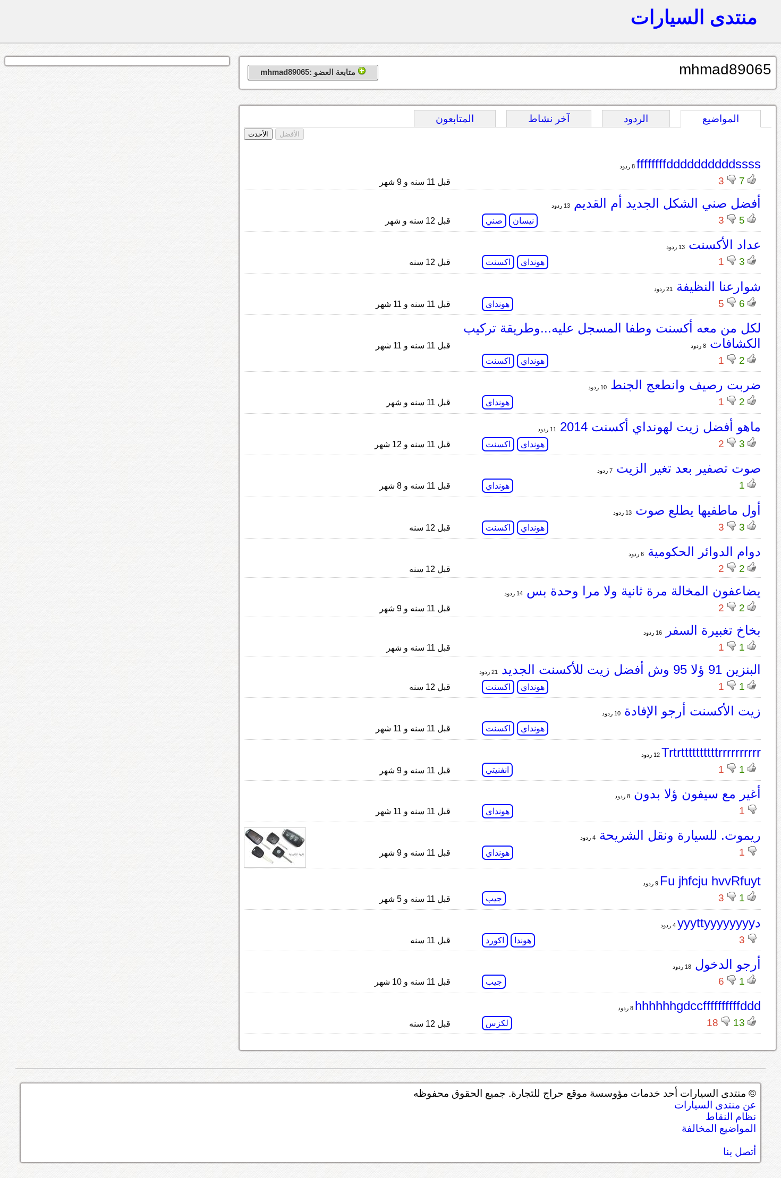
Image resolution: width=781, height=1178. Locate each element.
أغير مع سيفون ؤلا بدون (695, 794)
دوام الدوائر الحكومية (702, 551)
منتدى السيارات (694, 17)
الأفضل (289, 134)
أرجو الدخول (726, 964)
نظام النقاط (731, 1116)
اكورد (495, 940)
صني (494, 220)
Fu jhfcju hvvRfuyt (710, 881)
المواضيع (720, 118)
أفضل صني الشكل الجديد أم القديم (665, 203)
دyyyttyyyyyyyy (719, 923)
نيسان (523, 220)
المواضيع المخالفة (719, 1128)
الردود (636, 118)
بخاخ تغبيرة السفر (711, 630)
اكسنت (498, 262)
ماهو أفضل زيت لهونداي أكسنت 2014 (658, 427)
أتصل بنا (739, 1151)
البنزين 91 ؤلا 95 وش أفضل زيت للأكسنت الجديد (629, 669)
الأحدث (258, 134)
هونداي (533, 262)
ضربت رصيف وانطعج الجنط (684, 385)
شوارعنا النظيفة (717, 286)
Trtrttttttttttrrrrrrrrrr (711, 752)
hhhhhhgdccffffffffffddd (698, 1005)
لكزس (497, 1023)
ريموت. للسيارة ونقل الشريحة (678, 835)
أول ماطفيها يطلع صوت (696, 510)
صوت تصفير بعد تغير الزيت (687, 468)
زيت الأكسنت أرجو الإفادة (691, 711)
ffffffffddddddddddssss (698, 164)
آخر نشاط (549, 118)
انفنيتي (497, 769)
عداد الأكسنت (723, 244)
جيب (494, 898)
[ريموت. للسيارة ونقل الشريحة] (274, 862)
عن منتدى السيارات (715, 1105)
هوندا (522, 940)
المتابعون (455, 118)
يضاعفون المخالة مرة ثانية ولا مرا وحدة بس (642, 591)
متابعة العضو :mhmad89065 (309, 71)
